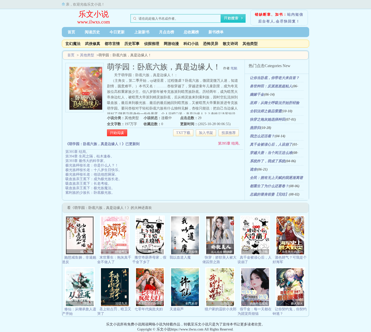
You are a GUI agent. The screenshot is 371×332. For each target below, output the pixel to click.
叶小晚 (263, 252)
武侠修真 (92, 44)
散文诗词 (230, 44)
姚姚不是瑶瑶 (259, 303)
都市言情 (112, 44)
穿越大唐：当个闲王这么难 (271, 153)
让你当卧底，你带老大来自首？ (274, 78)
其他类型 (250, 44)
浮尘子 (87, 303)
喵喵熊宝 (121, 252)
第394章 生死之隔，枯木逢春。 (89, 156)
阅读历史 (92, 32)
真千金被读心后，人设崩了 (271, 144)
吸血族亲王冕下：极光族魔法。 (90, 188)
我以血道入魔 (180, 257)
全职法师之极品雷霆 (266, 111)
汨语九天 (121, 303)
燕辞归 (255, 128)
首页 (71, 32)
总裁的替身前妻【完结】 (269, 194)
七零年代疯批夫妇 (149, 309)
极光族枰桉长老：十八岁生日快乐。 (93, 170)
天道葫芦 (177, 309)
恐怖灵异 (210, 44)
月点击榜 (166, 32)
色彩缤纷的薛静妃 (150, 303)
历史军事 (132, 44)
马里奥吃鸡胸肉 (292, 252)
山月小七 (227, 303)
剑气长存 (192, 303)
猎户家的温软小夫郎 (220, 309)
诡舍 (253, 169)
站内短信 (295, 14)
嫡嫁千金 (257, 94)
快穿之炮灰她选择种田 (267, 119)
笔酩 (234, 68)
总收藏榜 (191, 32)
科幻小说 (191, 44)
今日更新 (117, 32)
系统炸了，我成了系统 (267, 161)
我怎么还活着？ (262, 136)
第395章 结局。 (230, 143)
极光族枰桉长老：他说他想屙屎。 (91, 174)
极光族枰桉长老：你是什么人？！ (91, 165)
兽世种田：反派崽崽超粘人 (271, 86)
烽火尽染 (86, 252)
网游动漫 (171, 44)
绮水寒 (228, 252)
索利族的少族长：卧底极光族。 (90, 193)
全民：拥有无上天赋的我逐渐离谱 (276, 178)
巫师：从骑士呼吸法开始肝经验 (274, 103)
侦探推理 (151, 44)
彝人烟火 (297, 303)
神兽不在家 (155, 252)
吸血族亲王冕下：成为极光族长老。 (93, 179)
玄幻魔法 (73, 44)
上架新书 (141, 32)
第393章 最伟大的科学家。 (86, 161)
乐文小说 (93, 14)
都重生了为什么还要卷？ (269, 186)
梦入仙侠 (192, 252)
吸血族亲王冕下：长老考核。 (88, 183)
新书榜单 (216, 32)
